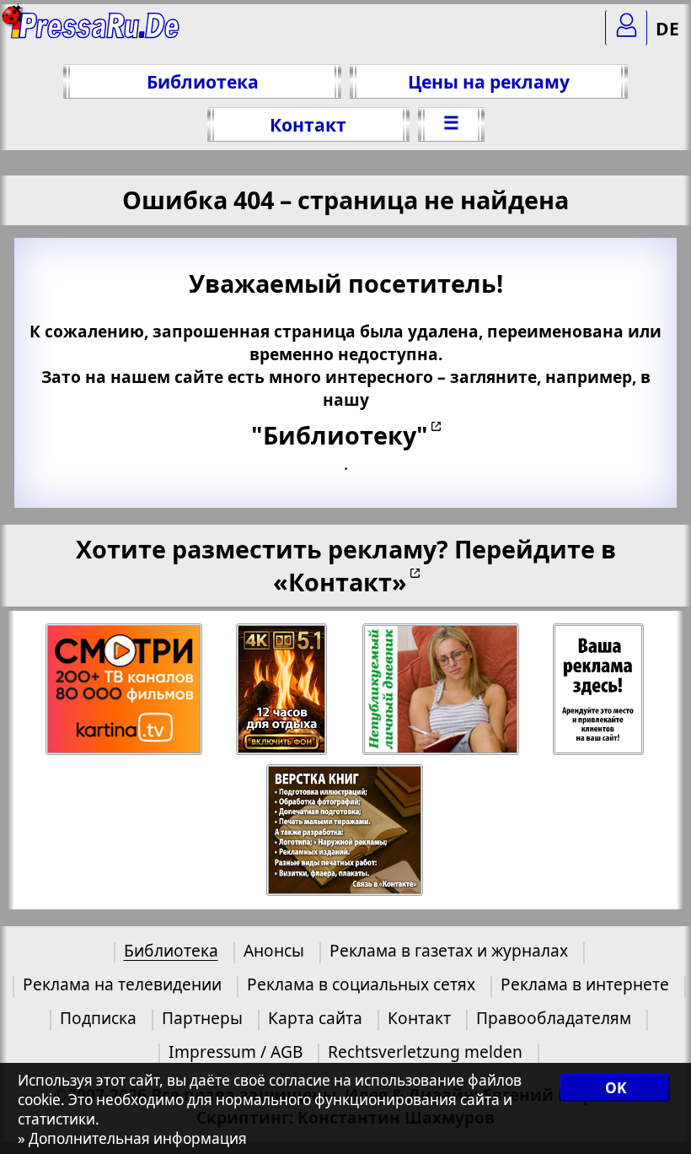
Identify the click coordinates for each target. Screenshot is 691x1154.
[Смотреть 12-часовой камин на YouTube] (283, 689)
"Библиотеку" (339, 434)
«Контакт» (340, 581)
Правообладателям (553, 1017)
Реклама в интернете (585, 984)
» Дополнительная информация (132, 1138)
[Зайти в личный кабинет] (626, 28)
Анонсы (274, 950)
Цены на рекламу (489, 81)
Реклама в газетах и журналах (448, 950)
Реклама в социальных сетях (361, 984)
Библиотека (203, 81)
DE (667, 28)
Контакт (308, 124)
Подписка (98, 1017)
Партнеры (202, 1017)
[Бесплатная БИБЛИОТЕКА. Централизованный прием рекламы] (96, 34)
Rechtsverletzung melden (425, 1051)
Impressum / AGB (236, 1051)
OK (615, 1087)
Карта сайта (315, 1017)
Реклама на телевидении (122, 984)
